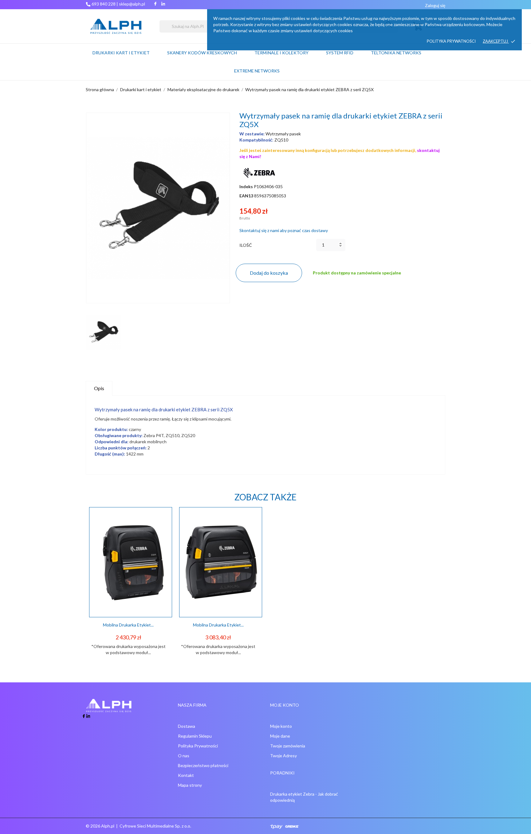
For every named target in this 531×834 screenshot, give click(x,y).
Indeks (246, 186)
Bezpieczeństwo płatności (203, 765)
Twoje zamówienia (287, 745)
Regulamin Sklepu (195, 736)
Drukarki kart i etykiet (121, 52)
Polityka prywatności (451, 41)
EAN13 (246, 195)
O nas (183, 755)
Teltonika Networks (403, 50)
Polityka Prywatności (198, 745)
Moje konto (281, 726)
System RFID (339, 52)
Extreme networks (257, 70)
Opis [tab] (99, 388)
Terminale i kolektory (281, 52)
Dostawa (186, 726)
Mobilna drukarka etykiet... (128, 624)
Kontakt (186, 775)
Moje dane (280, 736)
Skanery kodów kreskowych (202, 52)
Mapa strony (190, 785)
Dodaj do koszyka (269, 273)
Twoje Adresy (283, 755)
